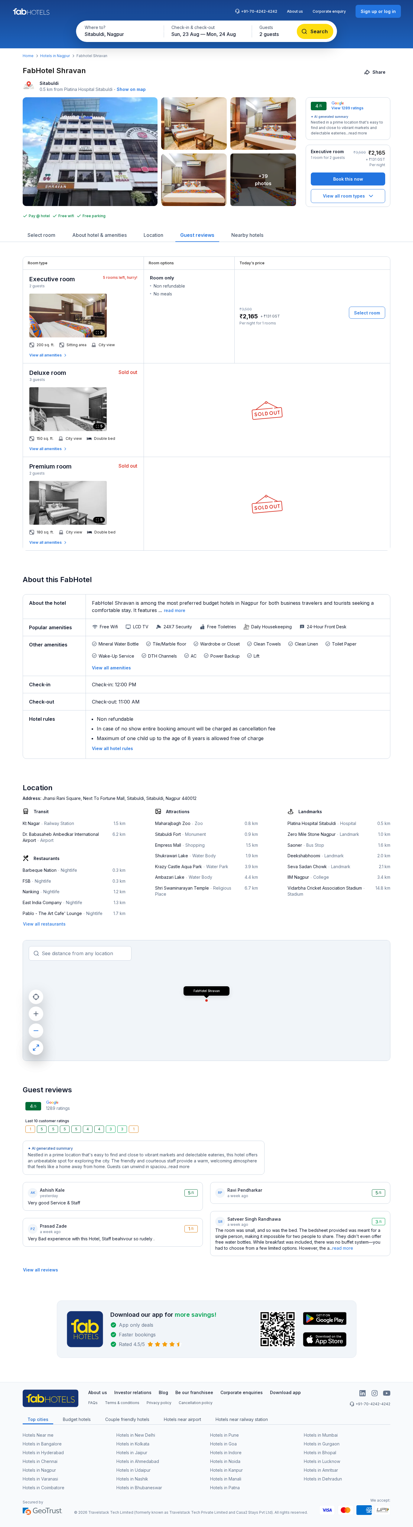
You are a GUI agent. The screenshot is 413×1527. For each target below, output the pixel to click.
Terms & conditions (122, 1402)
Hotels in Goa (223, 1443)
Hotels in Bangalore (42, 1443)
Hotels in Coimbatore (43, 1487)
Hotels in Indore (226, 1452)
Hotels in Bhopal (320, 1452)
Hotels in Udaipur (133, 1470)
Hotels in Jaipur (131, 1452)
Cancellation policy (196, 1402)
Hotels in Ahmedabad (137, 1461)
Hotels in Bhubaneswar (139, 1487)
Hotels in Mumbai (321, 1435)
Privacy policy (159, 1402)
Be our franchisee (194, 1392)
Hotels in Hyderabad (43, 1452)
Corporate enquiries (241, 1392)
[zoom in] (36, 1014)
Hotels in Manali (225, 1478)
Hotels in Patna (225, 1487)
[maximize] (36, 1047)
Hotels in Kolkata (132, 1443)
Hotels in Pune (224, 1435)
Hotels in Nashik (132, 1478)
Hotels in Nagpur (55, 55)
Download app (285, 1392)
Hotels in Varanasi (40, 1478)
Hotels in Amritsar (321, 1470)
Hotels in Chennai (40, 1461)
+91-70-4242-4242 (259, 11)
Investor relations (132, 1392)
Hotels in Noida (225, 1461)
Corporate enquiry (329, 11)
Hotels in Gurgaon (322, 1443)
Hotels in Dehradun (323, 1478)
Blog (163, 1392)
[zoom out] (36, 1030)
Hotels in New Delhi (135, 1435)
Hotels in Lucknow (322, 1461)
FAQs (93, 1402)
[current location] (36, 997)
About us (295, 11)
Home (28, 55)
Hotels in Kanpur (226, 1470)
